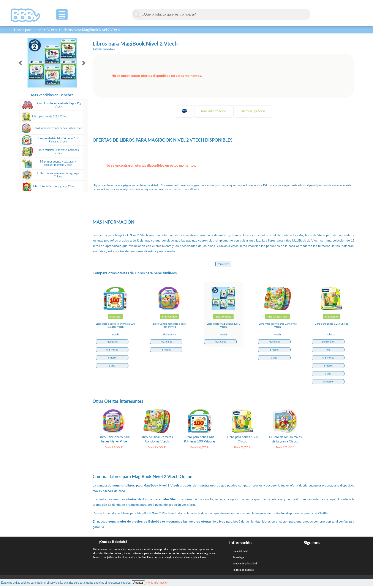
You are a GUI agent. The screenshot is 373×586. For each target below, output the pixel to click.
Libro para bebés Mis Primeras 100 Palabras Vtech (57, 140)
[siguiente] (84, 63)
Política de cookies (243, 570)
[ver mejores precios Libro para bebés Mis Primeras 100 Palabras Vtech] (115, 309)
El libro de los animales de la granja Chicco (58, 175)
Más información (214, 111)
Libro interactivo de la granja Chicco (54, 186)
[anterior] (20, 63)
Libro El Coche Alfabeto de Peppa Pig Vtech (58, 105)
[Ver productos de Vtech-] (184, 111)
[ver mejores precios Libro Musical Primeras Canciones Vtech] (277, 309)
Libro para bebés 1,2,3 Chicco (50, 116)
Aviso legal (238, 557)
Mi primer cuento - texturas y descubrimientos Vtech (58, 163)
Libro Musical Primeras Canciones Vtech (58, 152)
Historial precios (252, 111)
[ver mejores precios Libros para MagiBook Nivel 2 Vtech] (223, 309)
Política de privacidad (244, 563)
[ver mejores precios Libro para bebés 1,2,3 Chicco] (331, 309)
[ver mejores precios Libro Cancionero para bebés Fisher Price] (169, 309)
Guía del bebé (240, 551)
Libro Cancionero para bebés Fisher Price (57, 128)
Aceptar (138, 582)
